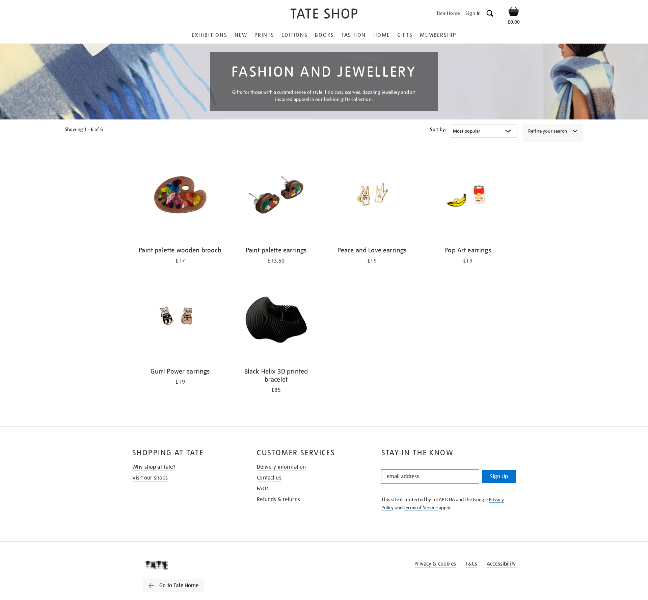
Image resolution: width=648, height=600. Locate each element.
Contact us (269, 477)
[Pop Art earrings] (468, 199)
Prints (264, 35)
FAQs (263, 488)
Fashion (354, 35)
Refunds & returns (278, 499)
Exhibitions (209, 35)
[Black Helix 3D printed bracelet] (276, 320)
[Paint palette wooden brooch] (180, 199)
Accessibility (501, 564)
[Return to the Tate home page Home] (324, 14)
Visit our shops (150, 477)
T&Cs (471, 564)
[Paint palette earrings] (276, 199)
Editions (294, 35)
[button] (490, 14)
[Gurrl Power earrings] (180, 320)
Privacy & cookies (435, 564)
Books (324, 35)
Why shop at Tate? (154, 467)
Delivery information (281, 467)
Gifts (405, 35)
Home (381, 35)
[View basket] (513, 13)
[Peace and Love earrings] (372, 199)
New (241, 35)
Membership (438, 35)
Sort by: (438, 129)
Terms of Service (421, 507)
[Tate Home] (185, 565)
